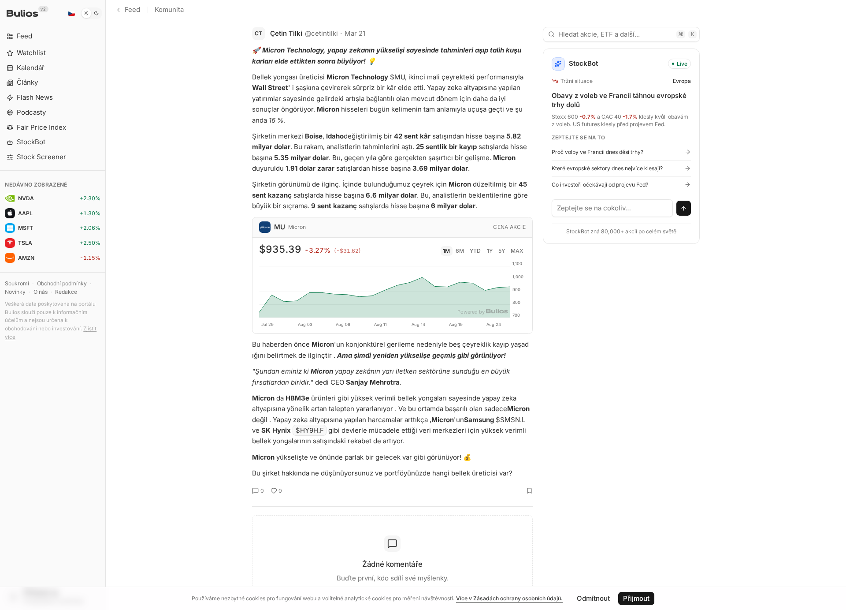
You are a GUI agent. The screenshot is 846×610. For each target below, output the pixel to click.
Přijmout (636, 598)
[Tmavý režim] (91, 13)
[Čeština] (71, 13)
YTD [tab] (475, 250)
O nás (40, 291)
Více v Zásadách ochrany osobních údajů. (509, 598)
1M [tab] (446, 250)
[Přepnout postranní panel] (105, 305)
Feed (132, 9)
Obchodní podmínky (62, 283)
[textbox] (612, 208)
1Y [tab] (490, 250)
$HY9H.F (310, 430)
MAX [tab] (517, 250)
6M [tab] (460, 250)
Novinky (15, 291)
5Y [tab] (501, 250)
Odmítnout (593, 598)
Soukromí (17, 283)
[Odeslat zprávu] (683, 208)
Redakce (66, 291)
